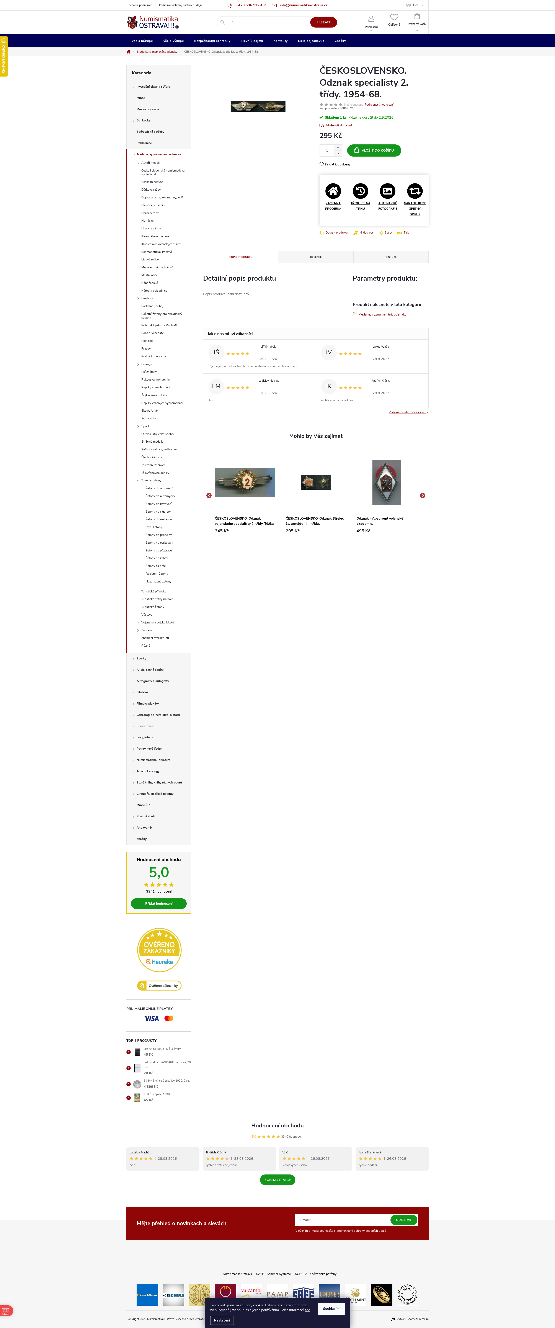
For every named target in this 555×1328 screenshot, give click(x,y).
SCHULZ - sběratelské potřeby (315, 1274)
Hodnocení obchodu (277, 1125)
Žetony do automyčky (160, 496)
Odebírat (404, 1220)
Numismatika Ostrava (237, 1274)
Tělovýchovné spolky (155, 473)
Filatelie (142, 692)
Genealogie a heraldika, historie (158, 715)
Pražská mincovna (153, 356)
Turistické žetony (152, 607)
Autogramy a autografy (153, 681)
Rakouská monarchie (155, 380)
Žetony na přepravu (159, 550)
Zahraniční (148, 630)
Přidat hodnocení (159, 903)
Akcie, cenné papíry (150, 670)
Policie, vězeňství (152, 333)
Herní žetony (150, 213)
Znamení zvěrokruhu (155, 638)
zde (307, 1310)
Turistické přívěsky (153, 591)
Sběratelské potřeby (150, 132)
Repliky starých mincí (155, 387)
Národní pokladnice (154, 291)
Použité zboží (146, 816)
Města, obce (149, 275)
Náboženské (149, 283)
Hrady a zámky (151, 228)
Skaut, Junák (149, 411)
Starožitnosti (146, 726)
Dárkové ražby (151, 190)
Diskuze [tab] (391, 257)
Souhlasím (331, 1308)
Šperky (141, 658)
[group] (245, 495)
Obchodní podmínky (139, 5)
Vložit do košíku (378, 150)
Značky (142, 839)
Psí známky (149, 372)
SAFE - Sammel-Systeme (273, 1274)
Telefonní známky (153, 465)
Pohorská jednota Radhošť (159, 325)
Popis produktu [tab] (240, 257)
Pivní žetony (154, 527)
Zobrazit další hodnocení (407, 412)
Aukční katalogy (148, 771)
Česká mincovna (152, 182)
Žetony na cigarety (158, 512)
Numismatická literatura (153, 760)
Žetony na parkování (159, 543)
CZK (416, 5)
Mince (141, 98)
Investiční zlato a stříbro (153, 87)
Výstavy (146, 615)
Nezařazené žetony (158, 581)
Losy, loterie (145, 737)
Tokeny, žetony (151, 480)
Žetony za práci (156, 566)
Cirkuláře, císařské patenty (155, 794)
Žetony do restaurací (159, 519)
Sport (145, 426)
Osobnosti (148, 298)
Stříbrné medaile (152, 442)
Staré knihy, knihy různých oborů (159, 782)
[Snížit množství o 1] (338, 153)
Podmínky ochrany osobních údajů (180, 5)
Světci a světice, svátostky (159, 449)
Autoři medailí (150, 163)
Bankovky (143, 120)
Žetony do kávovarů (159, 504)
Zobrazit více (277, 1180)
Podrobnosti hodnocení (379, 104)
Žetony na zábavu (158, 558)
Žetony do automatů (159, 488)
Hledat (323, 22)
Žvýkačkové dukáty (154, 395)
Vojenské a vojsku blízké (157, 622)
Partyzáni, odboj (152, 306)
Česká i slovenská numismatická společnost (162, 172)
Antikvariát (144, 828)
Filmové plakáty (148, 704)
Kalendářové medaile (155, 236)
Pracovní (147, 349)
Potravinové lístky (149, 749)
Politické (147, 341)
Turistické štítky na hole (157, 599)
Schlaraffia (148, 418)
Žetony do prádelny (159, 535)
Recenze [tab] (316, 257)
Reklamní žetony (157, 574)
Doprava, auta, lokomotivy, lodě (162, 197)
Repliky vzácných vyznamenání (162, 403)
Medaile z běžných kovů (157, 267)
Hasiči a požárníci (153, 205)
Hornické (147, 221)
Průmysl (146, 364)
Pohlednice (144, 143)
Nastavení (222, 1320)
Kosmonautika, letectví (156, 252)
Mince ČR (143, 805)
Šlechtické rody (151, 457)
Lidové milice (150, 259)
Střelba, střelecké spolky (157, 434)
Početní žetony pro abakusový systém (161, 316)
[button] (245, 531)
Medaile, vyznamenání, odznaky (159, 154)
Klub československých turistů (161, 244)
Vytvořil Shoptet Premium (413, 1319)
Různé (145, 646)
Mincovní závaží (148, 109)
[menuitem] (142, 41)
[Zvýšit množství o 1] (338, 147)
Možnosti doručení (339, 125)
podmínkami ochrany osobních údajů (361, 1231)
